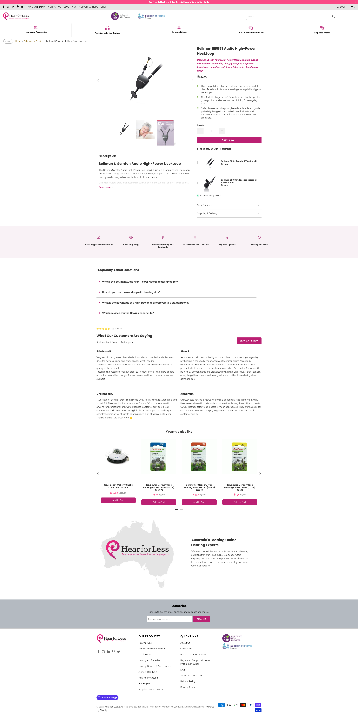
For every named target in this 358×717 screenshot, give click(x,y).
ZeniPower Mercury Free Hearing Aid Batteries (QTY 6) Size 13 (199, 487)
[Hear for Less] (16, 16)
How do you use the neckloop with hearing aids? (131, 292)
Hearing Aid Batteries (149, 660)
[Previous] (98, 80)
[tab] (176, 509)
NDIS (74, 7)
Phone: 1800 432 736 (35, 7)
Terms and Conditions (191, 675)
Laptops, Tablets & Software (250, 32)
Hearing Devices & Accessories (154, 666)
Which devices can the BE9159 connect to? (128, 313)
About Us (185, 643)
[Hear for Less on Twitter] (22, 7)
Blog (66, 7)
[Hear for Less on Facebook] (3, 7)
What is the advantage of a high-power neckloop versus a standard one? (145, 302)
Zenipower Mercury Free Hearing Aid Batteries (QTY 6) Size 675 (158, 487)
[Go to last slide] (98, 473)
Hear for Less (111, 706)
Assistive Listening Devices (107, 33)
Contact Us (54, 7)
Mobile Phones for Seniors (151, 648)
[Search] (333, 17)
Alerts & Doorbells (147, 672)
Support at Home (88, 7)
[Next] (192, 80)
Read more (105, 187)
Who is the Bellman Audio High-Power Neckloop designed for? (140, 281)
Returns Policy (187, 681)
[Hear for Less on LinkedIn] (12, 7)
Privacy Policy (187, 687)
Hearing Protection (148, 677)
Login (343, 7)
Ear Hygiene (144, 683)
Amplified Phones (322, 33)
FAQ (182, 669)
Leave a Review (249, 340)
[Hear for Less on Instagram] (8, 7)
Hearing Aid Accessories (36, 32)
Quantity (201, 125)
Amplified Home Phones (150, 689)
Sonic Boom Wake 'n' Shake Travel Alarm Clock (118, 486)
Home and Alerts (179, 32)
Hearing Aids (145, 643)
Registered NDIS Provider (193, 654)
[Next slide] (260, 473)
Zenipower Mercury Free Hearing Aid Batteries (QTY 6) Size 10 (239, 487)
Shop (103, 7)
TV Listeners (144, 654)
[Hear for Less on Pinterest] (17, 7)
